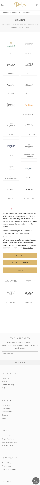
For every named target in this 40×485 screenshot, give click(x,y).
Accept (20, 270)
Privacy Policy (28, 248)
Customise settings (20, 263)
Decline (20, 255)
